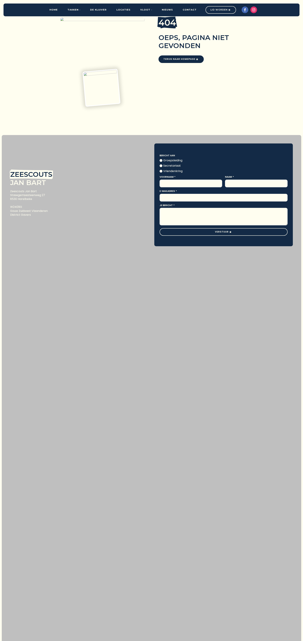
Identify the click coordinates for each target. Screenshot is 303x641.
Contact (190, 9)
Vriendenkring (173, 171)
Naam (229, 177)
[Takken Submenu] (81, 10)
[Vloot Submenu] (153, 10)
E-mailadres (168, 191)
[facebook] (245, 9)
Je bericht (167, 205)
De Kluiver (98, 9)
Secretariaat (172, 166)
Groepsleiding (172, 160)
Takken (73, 9)
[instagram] (253, 9)
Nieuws (167, 9)
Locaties (123, 9)
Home (53, 9)
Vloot (145, 9)
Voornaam (168, 177)
